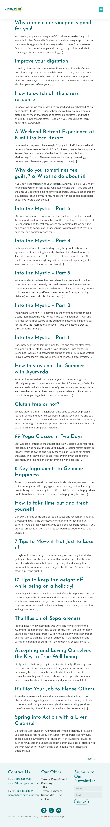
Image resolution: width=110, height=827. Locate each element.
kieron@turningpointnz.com (24, 795)
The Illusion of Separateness (48, 618)
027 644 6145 (23, 779)
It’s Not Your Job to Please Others (54, 689)
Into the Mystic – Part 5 (42, 208)
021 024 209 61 (25, 791)
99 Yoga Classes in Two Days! (49, 436)
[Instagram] (51, 810)
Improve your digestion (41, 61)
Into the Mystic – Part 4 (42, 241)
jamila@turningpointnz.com (23, 783)
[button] (101, 9)
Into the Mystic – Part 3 (42, 273)
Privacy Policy (13, 816)
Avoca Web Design (57, 816)
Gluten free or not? (37, 404)
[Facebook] (44, 810)
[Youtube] (58, 810)
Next (91, 758)
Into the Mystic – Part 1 (42, 337)
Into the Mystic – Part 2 (42, 305)
